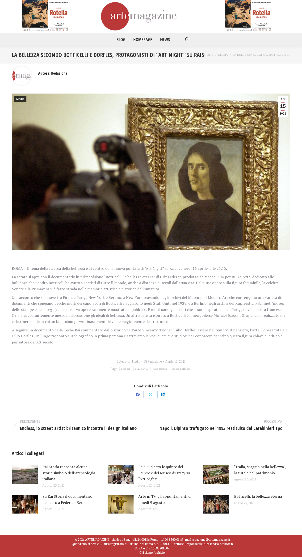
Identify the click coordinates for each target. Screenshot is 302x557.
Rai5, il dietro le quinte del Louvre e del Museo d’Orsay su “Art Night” (164, 472)
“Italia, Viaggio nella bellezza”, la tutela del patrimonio (260, 470)
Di (153, 361)
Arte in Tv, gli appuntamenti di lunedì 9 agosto (164, 499)
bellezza (125, 369)
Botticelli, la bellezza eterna (259, 496)
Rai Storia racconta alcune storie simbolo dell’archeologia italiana (68, 472)
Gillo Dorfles (160, 369)
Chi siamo (146, 552)
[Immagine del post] (25, 474)
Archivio (159, 552)
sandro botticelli (181, 369)
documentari (142, 369)
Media (20, 99)
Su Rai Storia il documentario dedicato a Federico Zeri (67, 499)
